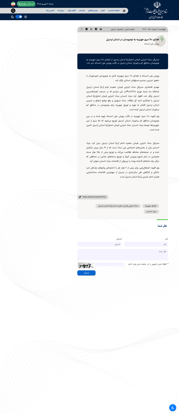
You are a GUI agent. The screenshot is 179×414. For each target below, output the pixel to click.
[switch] (19, 16)
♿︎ (173, 407)
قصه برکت (71, 10)
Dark (12, 16)
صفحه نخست (114, 10)
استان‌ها (120, 29)
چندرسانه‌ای (93, 10)
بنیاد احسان (151, 211)
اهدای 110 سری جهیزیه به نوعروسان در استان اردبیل (132, 39)
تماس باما (50, 10)
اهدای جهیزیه (150, 205)
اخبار (103, 10)
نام (166, 239)
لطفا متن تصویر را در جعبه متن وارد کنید (148, 264)
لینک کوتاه (80, 197)
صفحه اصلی (130, 29)
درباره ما (61, 10)
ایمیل (119, 239)
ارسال (86, 273)
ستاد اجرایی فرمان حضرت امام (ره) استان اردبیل (118, 205)
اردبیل (113, 29)
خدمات (82, 10)
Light (25, 16)
